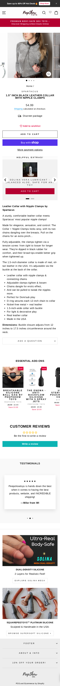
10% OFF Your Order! (29, 663)
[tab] (27, 198)
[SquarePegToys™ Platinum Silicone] (30, 603)
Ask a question (30, 341)
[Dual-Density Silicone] (30, 550)
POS (18, 683)
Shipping (18, 109)
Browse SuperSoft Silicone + (29, 633)
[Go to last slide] (5, 180)
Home (29, 86)
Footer (29, 643)
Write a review (30, 444)
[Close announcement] (56, 3)
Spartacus (30, 91)
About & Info (29, 653)
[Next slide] (55, 180)
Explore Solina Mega (30, 581)
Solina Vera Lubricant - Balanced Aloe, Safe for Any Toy (30, 182)
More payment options (30, 149)
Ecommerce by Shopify (34, 683)
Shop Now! (44, 3)
